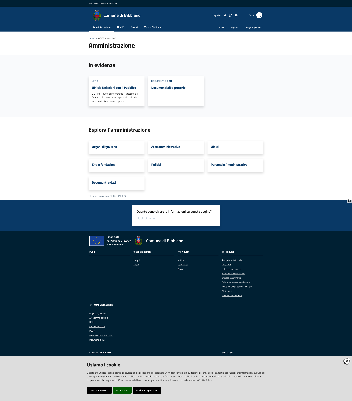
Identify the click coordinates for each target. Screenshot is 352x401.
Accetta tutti (122, 390)
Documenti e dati (104, 182)
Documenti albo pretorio (168, 87)
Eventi (136, 264)
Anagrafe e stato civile (232, 260)
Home (92, 38)
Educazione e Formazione (233, 273)
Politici (156, 164)
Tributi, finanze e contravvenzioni (237, 286)
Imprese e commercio (231, 277)
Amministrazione (103, 305)
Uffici (215, 146)
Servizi (230, 252)
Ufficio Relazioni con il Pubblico (114, 87)
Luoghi (137, 260)
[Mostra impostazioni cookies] (349, 200)
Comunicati (183, 264)
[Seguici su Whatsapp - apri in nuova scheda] (229, 15)
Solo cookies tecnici (99, 390)
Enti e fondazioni (104, 164)
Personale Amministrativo (229, 164)
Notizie (181, 260)
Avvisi (180, 269)
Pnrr (92, 252)
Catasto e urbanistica (231, 269)
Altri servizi (227, 291)
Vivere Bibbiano (142, 252)
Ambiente (226, 264)
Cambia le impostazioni (147, 390)
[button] (259, 15)
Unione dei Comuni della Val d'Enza (103, 3)
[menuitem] (101, 27)
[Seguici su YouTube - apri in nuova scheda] (235, 15)
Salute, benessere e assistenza (236, 282)
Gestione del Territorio (232, 295)
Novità (185, 252)
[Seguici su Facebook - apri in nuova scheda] (224, 15)
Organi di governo (104, 146)
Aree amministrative (165, 146)
